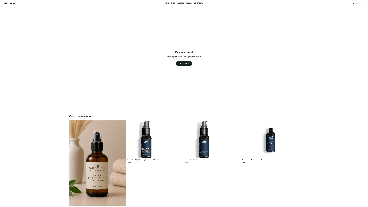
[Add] (122, 202)
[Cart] (362, 3)
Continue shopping (184, 63)
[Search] (354, 3)
